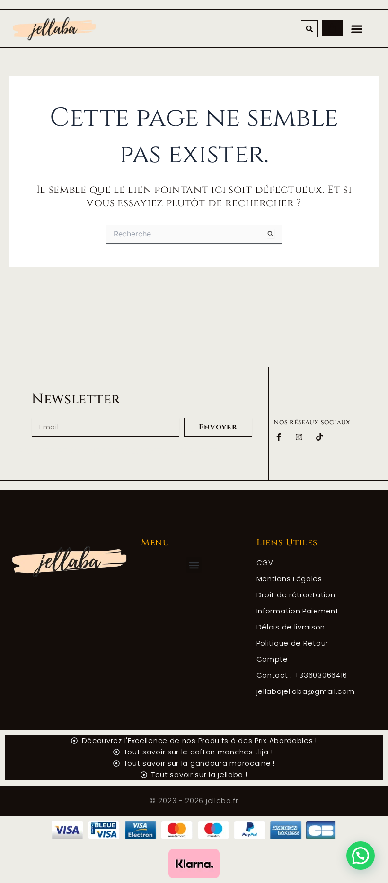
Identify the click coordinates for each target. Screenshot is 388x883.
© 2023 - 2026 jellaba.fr (194, 800)
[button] (309, 28)
